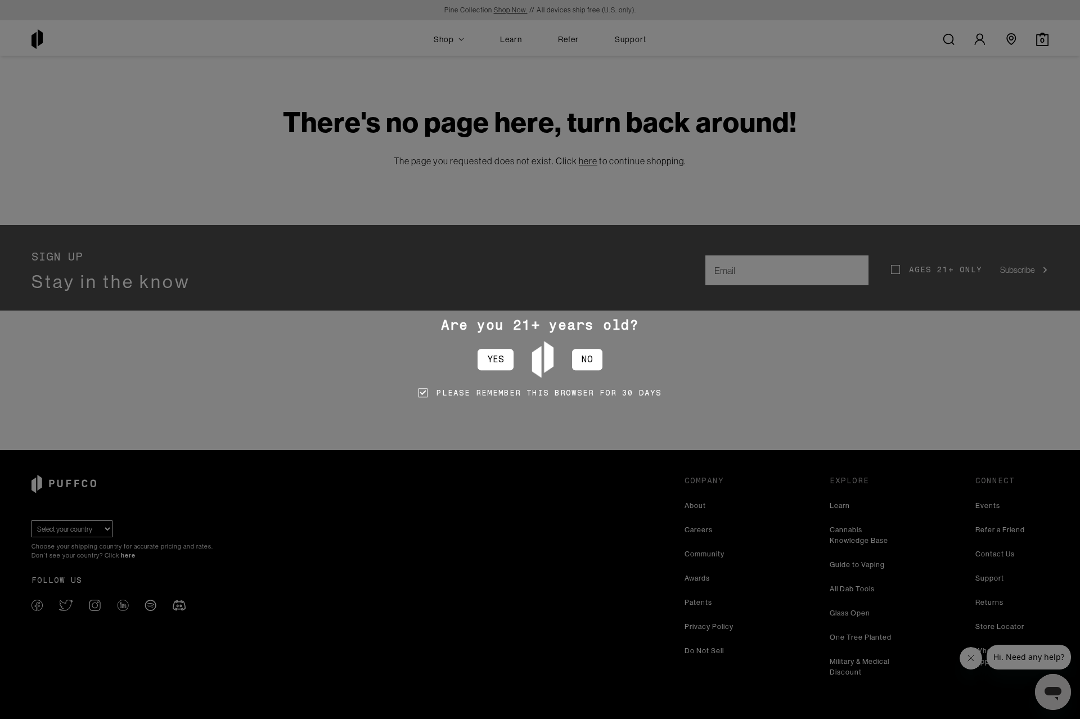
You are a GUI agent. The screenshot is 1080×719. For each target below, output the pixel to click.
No (587, 359)
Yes (495, 359)
